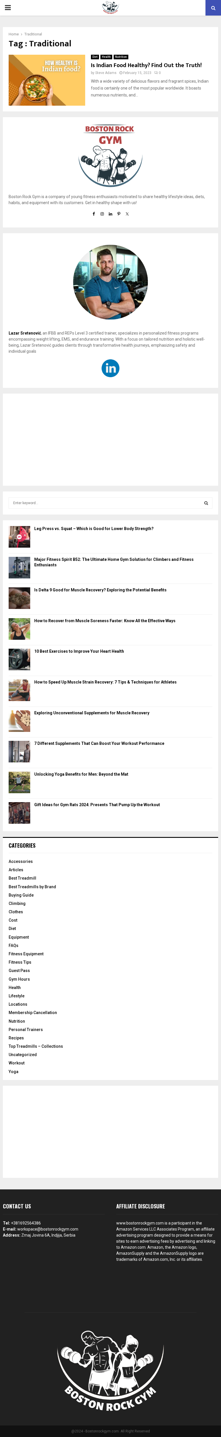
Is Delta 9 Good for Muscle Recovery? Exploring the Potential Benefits (100, 590)
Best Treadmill (22, 878)
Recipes (16, 1038)
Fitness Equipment (26, 954)
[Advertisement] (110, 439)
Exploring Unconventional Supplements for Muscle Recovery (91, 713)
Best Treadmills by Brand (32, 886)
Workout (16, 1063)
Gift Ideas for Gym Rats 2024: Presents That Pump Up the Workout (97, 804)
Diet (95, 56)
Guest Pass (19, 970)
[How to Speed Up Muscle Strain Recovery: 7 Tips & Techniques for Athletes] (19, 691)
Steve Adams (106, 73)
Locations (18, 1004)
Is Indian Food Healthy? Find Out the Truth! (146, 65)
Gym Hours (19, 979)
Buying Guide (21, 895)
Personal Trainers (26, 1029)
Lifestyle (16, 996)
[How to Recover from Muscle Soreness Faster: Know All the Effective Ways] (19, 629)
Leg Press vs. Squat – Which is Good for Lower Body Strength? (94, 528)
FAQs (13, 945)
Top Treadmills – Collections (36, 1046)
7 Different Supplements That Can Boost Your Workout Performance (99, 743)
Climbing (17, 903)
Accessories (21, 861)
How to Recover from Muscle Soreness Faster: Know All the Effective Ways (105, 620)
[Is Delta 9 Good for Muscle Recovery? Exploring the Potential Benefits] (19, 599)
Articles (16, 869)
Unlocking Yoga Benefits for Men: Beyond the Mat (81, 774)
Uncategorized (23, 1054)
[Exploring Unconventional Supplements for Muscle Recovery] (19, 722)
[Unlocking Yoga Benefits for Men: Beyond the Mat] (19, 783)
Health (106, 56)
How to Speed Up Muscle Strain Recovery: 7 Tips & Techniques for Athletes (105, 682)
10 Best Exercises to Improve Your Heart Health (79, 651)
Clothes (16, 912)
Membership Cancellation (33, 1012)
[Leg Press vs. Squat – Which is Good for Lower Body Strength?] (19, 537)
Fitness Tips (20, 962)
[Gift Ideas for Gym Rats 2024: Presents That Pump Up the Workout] (19, 813)
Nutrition (121, 56)
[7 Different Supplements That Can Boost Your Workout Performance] (19, 752)
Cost (13, 920)
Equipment (19, 937)
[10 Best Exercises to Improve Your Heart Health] (19, 660)
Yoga (13, 1071)
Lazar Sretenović (25, 333)
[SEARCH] (206, 503)
